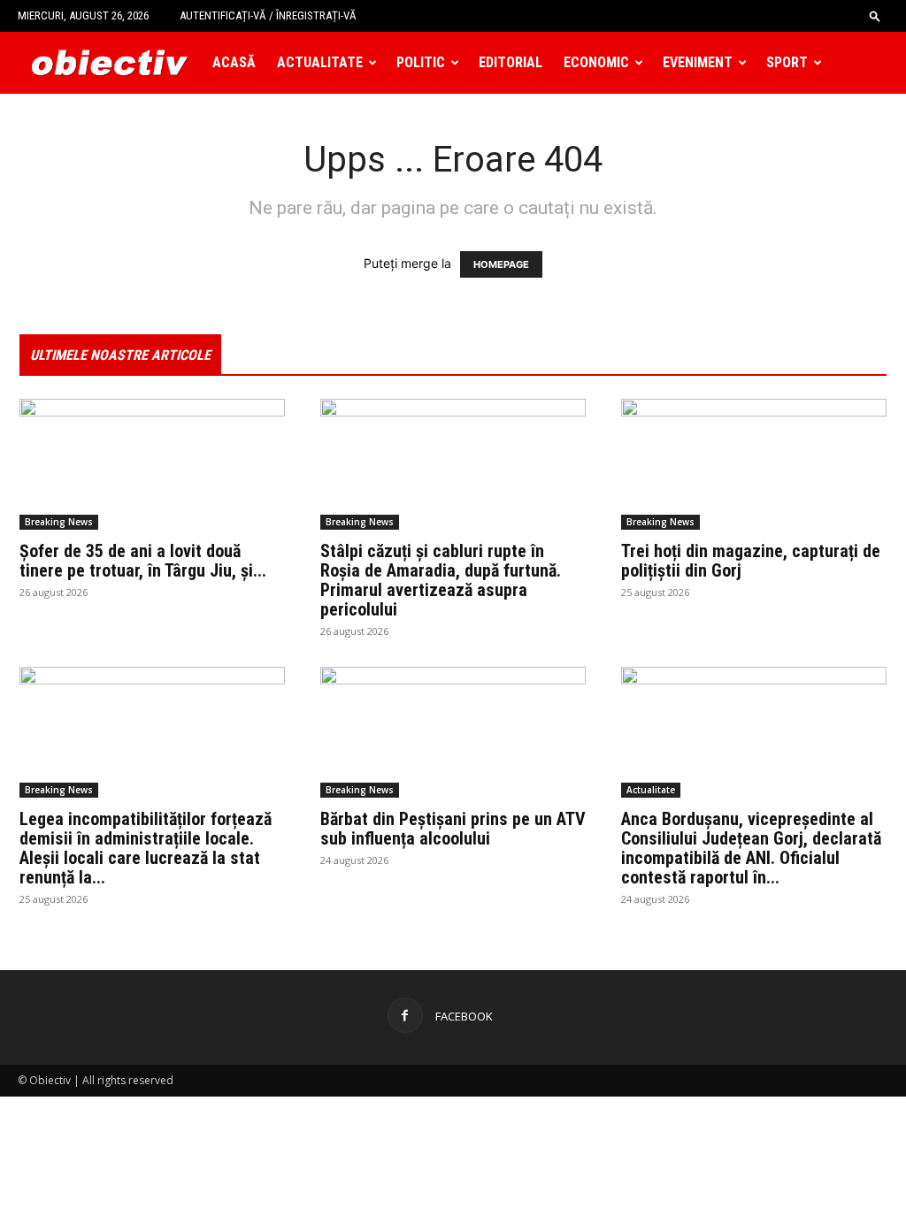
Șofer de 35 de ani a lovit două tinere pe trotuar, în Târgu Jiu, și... (142, 560)
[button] (875, 15)
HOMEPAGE (501, 264)
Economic (596, 62)
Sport (787, 62)
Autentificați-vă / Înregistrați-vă (268, 15)
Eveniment (698, 62)
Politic (420, 62)
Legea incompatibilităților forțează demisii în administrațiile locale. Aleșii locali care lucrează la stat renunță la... (145, 848)
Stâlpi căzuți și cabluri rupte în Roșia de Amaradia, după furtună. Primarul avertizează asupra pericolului (440, 580)
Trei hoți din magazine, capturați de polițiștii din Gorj (750, 560)
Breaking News (59, 522)
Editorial (510, 62)
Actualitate (320, 62)
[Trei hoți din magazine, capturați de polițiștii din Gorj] (754, 464)
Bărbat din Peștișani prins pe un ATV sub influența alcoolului (453, 828)
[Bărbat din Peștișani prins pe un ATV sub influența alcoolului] (453, 732)
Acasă (234, 62)
